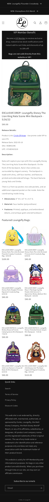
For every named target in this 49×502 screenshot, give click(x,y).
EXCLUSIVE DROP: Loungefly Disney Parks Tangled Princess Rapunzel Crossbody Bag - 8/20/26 (12, 291)
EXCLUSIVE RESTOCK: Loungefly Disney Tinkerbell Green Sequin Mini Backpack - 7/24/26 (36, 330)
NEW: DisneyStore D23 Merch (23, 11)
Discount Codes (11, 406)
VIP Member (20, 38)
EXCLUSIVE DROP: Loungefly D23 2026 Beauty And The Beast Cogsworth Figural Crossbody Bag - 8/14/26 (36, 369)
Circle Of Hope (20, 135)
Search (8, 388)
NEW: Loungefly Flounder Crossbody (23, 4)
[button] (3, 23)
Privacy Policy (10, 400)
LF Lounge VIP (26, 499)
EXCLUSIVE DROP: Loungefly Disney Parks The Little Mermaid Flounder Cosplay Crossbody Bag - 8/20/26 (13, 253)
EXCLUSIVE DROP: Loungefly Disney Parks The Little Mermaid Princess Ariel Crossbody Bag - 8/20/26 (36, 253)
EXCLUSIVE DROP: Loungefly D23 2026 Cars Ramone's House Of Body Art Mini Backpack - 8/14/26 (13, 369)
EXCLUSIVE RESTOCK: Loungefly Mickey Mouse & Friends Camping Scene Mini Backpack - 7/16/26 (13, 331)
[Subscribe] (41, 488)
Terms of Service (11, 394)
